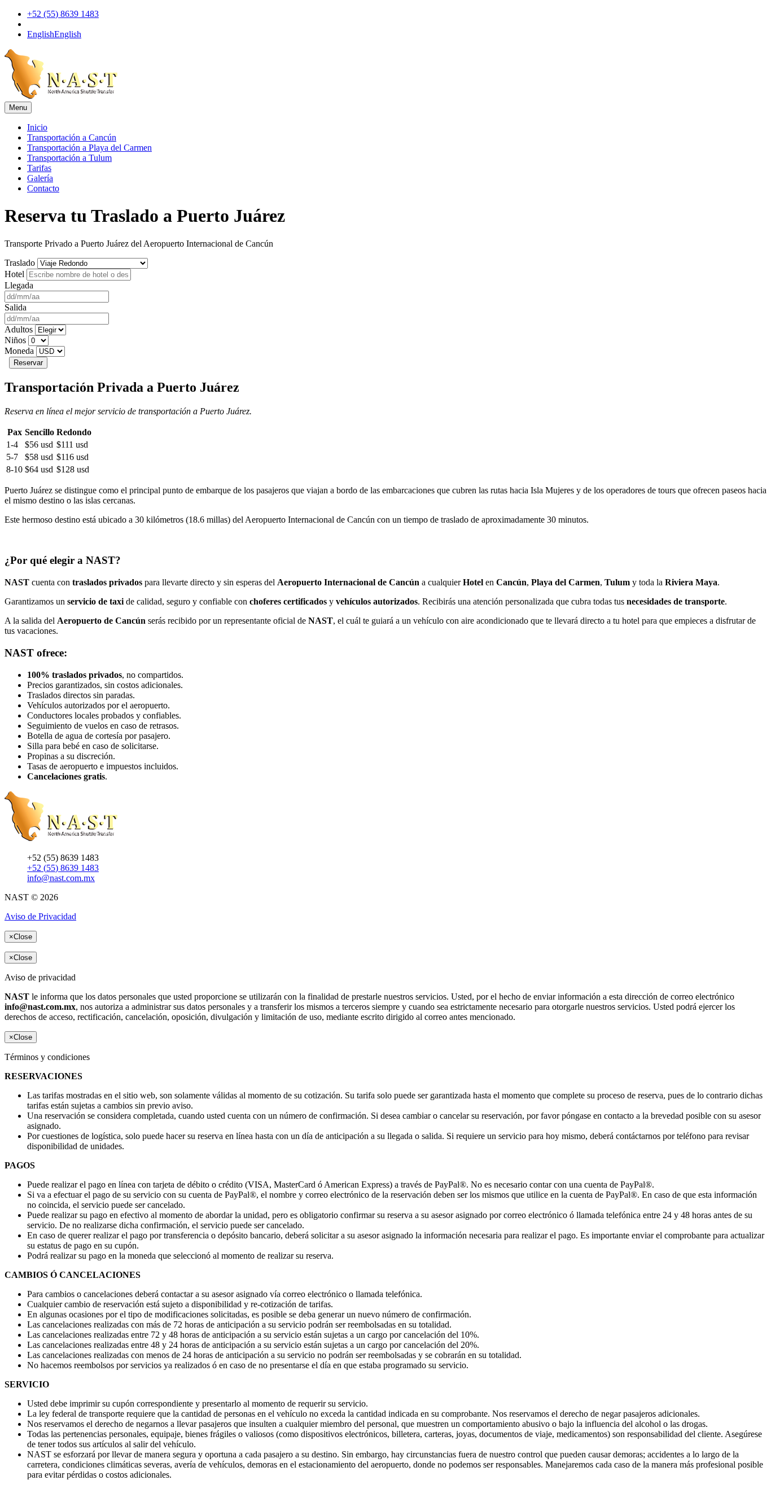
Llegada (19, 285)
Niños (15, 340)
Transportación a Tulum (69, 158)
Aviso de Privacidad (40, 916)
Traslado (20, 263)
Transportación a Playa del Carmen (89, 147)
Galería (40, 178)
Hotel (14, 274)
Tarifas (39, 168)
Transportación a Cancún (71, 137)
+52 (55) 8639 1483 (63, 14)
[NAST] (61, 96)
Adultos (19, 329)
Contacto (43, 188)
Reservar (28, 362)
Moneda (19, 351)
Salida (16, 307)
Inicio (37, 127)
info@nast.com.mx (61, 878)
